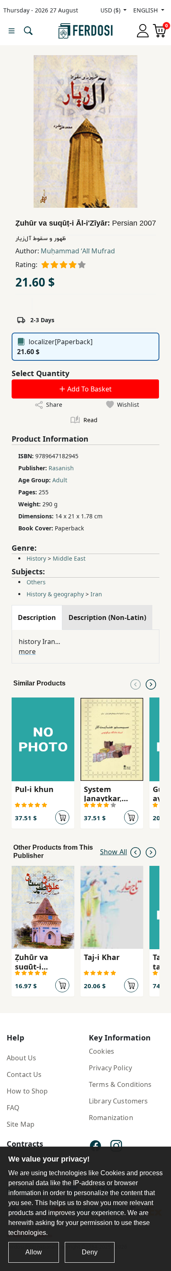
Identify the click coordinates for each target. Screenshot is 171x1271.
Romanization (111, 1117)
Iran (96, 594)
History (36, 558)
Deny (90, 1252)
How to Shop (27, 1091)
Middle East (69, 558)
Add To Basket (89, 389)
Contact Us (24, 1074)
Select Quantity (40, 373)
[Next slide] (151, 683)
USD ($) (111, 10)
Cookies (101, 1051)
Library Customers (118, 1101)
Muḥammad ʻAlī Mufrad (78, 250)
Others (36, 582)
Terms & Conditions (120, 1084)
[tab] (37, 617)
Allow (33, 1252)
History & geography (55, 594)
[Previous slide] (135, 683)
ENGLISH (146, 10)
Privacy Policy (110, 1067)
